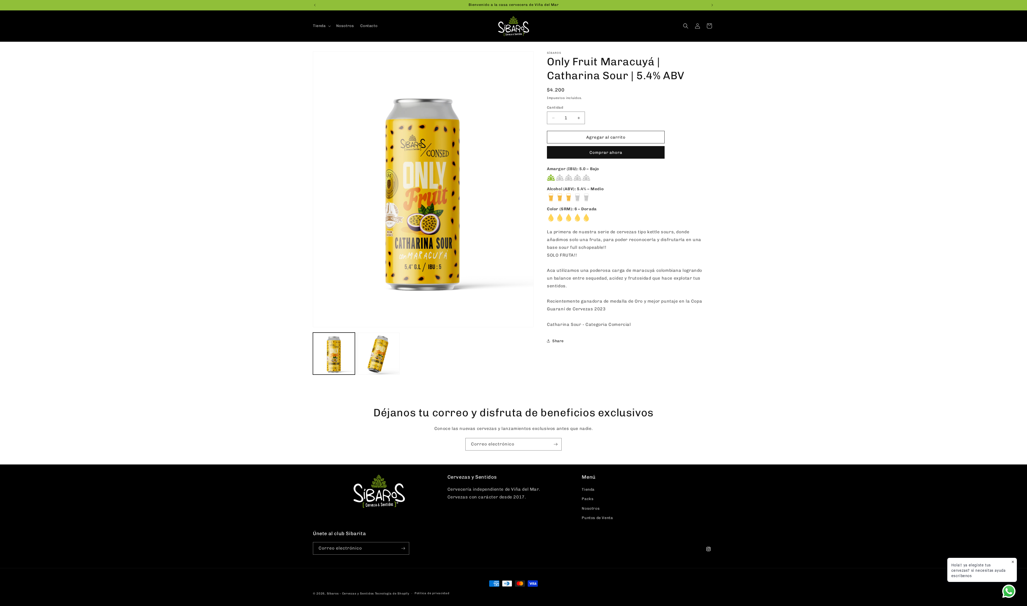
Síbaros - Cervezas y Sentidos (350, 593)
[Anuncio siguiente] (712, 5)
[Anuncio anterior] (315, 5)
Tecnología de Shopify (392, 593)
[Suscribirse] (555, 444)
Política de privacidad (432, 593)
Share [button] (558, 341)
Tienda (588, 489)
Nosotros (591, 508)
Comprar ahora (605, 152)
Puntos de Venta (597, 518)
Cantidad (555, 107)
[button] (321, 26)
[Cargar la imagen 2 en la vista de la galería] (379, 354)
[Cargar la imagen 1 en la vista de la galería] (334, 354)
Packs (587, 499)
